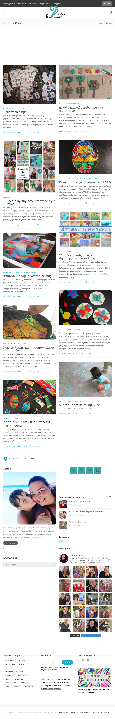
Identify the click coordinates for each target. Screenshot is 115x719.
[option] (85, 514)
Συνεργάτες (85, 712)
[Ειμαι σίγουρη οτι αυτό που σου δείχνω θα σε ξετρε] (79, 585)
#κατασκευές (24, 683)
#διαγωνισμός (22, 675)
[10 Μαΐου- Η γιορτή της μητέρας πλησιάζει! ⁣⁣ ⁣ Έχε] (79, 625)
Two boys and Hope (9, 132)
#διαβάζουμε (10, 675)
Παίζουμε (75, 104)
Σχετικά (74, 712)
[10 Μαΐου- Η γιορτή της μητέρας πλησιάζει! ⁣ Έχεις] (105, 625)
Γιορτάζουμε (19, 108)
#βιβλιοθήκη (10, 668)
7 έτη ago (74, 353)
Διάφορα (6, 197)
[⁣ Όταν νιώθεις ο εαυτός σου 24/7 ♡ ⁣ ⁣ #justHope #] (65, 625)
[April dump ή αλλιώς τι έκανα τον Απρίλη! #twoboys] (92, 612)
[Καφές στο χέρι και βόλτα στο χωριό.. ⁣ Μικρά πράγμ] (105, 599)
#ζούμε (8, 679)
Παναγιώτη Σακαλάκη (49, 713)
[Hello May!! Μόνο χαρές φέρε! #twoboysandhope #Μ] (79, 612)
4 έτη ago (18, 132)
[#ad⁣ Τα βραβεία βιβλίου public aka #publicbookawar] (79, 599)
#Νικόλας (22, 660)
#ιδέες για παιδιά (11, 683)
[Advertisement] (57, 44)
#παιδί (7, 686)
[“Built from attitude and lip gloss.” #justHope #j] (105, 572)
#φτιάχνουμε (29, 686)
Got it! (107, 3)
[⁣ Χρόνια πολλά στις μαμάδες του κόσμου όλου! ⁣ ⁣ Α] (65, 599)
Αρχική (101, 23)
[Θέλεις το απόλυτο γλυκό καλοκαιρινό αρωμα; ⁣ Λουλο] (105, 585)
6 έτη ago (18, 225)
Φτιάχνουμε (94, 179)
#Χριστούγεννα (10, 664)
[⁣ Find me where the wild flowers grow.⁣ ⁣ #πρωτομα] (65, 612)
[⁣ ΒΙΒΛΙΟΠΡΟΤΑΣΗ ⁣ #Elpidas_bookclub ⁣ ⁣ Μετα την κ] (105, 612)
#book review (10, 660)
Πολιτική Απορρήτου (102, 712)
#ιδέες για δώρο (19, 679)
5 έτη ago (74, 203)
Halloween (8, 108)
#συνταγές (17, 686)
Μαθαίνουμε (64, 104)
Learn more (11, 543)
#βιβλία (21, 664)
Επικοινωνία (63, 712)
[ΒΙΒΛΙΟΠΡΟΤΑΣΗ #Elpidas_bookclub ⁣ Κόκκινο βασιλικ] (65, 585)
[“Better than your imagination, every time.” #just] (65, 572)
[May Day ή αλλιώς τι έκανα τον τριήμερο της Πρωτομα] (92, 599)
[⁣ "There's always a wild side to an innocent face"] (92, 585)
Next (32, 459)
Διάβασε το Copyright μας (51, 688)
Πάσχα (85, 179)
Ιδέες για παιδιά (66, 179)
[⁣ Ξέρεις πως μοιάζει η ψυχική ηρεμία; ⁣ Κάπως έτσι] (92, 625)
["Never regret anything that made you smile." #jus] (92, 572)
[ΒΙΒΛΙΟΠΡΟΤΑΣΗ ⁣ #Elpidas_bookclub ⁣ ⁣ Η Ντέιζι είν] (79, 572)
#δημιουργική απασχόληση (14, 671)
